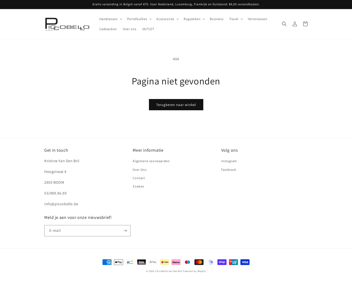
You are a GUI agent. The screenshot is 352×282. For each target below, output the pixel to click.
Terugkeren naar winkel (176, 104)
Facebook (228, 169)
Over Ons (140, 169)
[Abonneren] (125, 230)
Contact (139, 178)
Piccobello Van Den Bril (168, 271)
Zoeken (138, 186)
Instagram (229, 161)
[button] (110, 19)
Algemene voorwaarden (151, 161)
